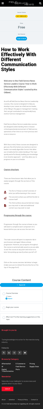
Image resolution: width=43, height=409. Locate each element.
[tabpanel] (21, 160)
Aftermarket (6, 364)
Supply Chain (34, 366)
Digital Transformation (8, 370)
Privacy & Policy (23, 399)
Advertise (12, 399)
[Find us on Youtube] (25, 353)
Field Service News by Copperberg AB (17, 404)
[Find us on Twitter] (4, 353)
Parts (18, 369)
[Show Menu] (3, 3)
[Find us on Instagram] (14, 353)
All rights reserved (34, 404)
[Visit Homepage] (21, 3)
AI (2, 366)
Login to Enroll (21, 38)
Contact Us (34, 399)
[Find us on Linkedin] (9, 353)
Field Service (20, 366)
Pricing (32, 364)
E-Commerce (20, 364)
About (4, 399)
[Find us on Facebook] (20, 353)
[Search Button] (40, 3)
